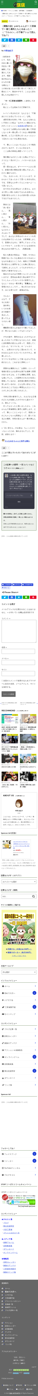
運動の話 (6, 588)
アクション (9, 1323)
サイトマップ (9, 1014)
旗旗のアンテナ (10, 1043)
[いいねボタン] (4, 45)
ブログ (6, 1222)
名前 (4, 647)
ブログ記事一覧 (10, 1029)
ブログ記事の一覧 (11, 1310)
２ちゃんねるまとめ (11, 1232)
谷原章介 (21, 125)
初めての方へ (9, 993)
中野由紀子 (8, 50)
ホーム (7, 986)
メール (5, 658)
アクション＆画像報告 (13, 1050)
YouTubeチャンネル (12, 1168)
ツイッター (8, 1161)
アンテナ (8, 1332)
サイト (4, 669)
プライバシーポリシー (13, 1301)
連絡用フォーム (10, 1307)
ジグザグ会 (8, 1000)
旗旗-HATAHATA (14, 1393)
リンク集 (8, 1085)
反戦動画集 (8, 1064)
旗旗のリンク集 (9, 1272)
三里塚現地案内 (9, 1268)
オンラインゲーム (11, 1057)
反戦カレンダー (10, 1036)
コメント (6, 618)
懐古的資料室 (9, 1071)
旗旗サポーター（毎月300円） (20, 952)
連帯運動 (21, 10)
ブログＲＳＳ (9, 1175)
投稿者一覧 (9, 1304)
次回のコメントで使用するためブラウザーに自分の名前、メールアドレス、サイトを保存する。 (19, 683)
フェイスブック (10, 1154)
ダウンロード (9, 1078)
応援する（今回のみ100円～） (20, 949)
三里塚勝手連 (28, 584)
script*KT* (34, 1367)
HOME (5, 10)
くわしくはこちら (19, 955)
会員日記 (4, 21)
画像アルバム (8, 1242)
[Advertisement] (19, 557)
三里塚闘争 (29, 10)
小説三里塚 (7, 1229)
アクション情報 (12, 10)
